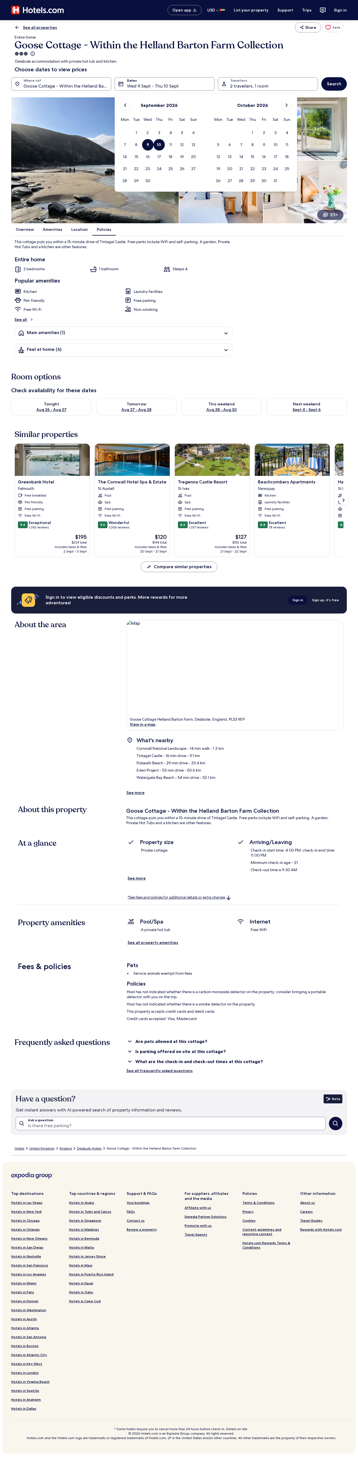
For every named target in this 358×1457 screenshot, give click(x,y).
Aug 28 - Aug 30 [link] (221, 409)
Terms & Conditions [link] (258, 1202)
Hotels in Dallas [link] (23, 1408)
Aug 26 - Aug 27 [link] (51, 409)
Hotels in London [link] (25, 1373)
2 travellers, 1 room (249, 86)
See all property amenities (153, 942)
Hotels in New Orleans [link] (29, 1238)
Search (334, 83)
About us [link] (307, 1202)
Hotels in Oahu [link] (81, 1292)
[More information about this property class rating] (32, 54)
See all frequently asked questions (159, 1070)
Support (285, 10)
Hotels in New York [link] (26, 1211)
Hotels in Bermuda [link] (84, 1238)
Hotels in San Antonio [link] (28, 1337)
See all (21, 319)
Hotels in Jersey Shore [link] (87, 1256)
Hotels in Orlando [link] (25, 1229)
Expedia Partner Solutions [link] (206, 1216)
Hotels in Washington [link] (28, 1310)
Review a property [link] (142, 1229)
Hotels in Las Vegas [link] (27, 1202)
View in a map (143, 724)
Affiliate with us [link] (198, 1207)
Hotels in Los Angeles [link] (28, 1274)
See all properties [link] (40, 27)
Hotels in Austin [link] (24, 1319)
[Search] (335, 1123)
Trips (307, 10)
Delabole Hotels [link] (89, 1148)
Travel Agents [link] (196, 1234)
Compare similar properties (182, 566)
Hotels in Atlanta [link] (25, 1328)
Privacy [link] (248, 1211)
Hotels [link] (19, 1148)
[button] (136, 132)
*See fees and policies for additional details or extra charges (176, 897)
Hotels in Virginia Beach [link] (30, 1382)
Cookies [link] (249, 1220)
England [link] (66, 1148)
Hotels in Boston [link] (25, 1346)
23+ (334, 214)
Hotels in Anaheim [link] (26, 1399)
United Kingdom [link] (42, 1148)
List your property (251, 10)
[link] (332, 27)
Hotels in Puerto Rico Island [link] (91, 1274)
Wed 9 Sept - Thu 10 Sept (153, 86)
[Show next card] (343, 500)
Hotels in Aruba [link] (81, 1202)
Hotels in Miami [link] (23, 1283)
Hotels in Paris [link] (22, 1292)
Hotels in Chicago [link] (25, 1220)
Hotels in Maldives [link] (84, 1229)
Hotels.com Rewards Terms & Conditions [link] (266, 1245)
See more (135, 792)
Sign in (340, 10)
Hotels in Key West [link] (26, 1364)
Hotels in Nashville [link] (26, 1256)
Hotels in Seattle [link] (25, 1390)
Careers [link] (306, 1211)
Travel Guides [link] (311, 1220)
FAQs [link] (131, 1211)
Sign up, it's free (325, 600)
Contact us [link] (136, 1220)
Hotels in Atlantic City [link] (29, 1355)
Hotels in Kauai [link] (81, 1283)
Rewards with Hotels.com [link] (321, 1229)
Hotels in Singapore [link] (85, 1220)
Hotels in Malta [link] (81, 1247)
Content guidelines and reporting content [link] (261, 1231)
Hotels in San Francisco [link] (29, 1265)
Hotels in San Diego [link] (27, 1247)
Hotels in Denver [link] (24, 1301)
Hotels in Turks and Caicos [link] (90, 1211)
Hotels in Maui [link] (80, 1265)
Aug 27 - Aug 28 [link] (136, 409)
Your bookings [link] (138, 1202)
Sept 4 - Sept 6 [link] (307, 409)
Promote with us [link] (198, 1225)
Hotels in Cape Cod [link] (85, 1301)
